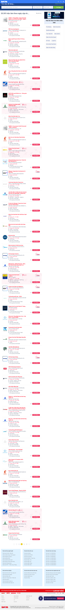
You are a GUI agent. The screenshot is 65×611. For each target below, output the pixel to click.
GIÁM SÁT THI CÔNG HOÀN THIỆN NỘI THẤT (14, 105)
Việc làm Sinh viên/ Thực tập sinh (9, 572)
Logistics (54, 40)
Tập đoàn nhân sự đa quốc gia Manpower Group (16, 441)
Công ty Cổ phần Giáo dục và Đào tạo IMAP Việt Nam (17, 410)
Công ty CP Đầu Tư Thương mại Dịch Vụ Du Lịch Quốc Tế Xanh (17, 117)
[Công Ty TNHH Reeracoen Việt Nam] (5, 318)
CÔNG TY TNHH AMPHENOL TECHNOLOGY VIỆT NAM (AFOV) (18, 30)
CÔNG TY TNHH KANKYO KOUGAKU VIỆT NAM (17, 297)
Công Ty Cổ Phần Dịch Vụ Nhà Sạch (15, 534)
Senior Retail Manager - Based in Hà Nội (17, 490)
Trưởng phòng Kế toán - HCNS (15, 296)
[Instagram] (60, 593)
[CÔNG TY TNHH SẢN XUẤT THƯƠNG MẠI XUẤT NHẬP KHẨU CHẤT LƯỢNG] (5, 40)
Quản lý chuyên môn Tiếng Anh (15, 376)
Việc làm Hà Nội (27, 553)
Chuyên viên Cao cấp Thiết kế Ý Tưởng (17, 306)
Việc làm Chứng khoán (7, 563)
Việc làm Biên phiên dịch (8, 559)
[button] (61, 1)
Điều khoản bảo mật (45, 607)
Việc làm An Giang (27, 556)
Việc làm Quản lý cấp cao (8, 581)
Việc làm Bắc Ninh (28, 564)
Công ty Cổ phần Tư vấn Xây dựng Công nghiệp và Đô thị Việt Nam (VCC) (16, 84)
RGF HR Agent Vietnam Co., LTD (15, 20)
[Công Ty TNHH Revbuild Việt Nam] (5, 95)
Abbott (10, 215)
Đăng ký (57, 3)
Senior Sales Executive (14, 439)
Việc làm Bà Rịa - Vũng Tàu (29, 558)
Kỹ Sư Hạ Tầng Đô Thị (13, 510)
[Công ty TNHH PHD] (5, 61)
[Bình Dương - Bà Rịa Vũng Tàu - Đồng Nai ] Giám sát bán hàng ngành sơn (17, 264)
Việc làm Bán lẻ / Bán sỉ (7, 556)
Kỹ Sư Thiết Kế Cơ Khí (13, 500)
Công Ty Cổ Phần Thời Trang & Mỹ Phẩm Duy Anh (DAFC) (17, 491)
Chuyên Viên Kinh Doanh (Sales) (14, 149)
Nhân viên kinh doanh (51, 37)
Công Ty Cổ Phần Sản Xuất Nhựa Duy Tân (16, 255)
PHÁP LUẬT (3, 601)
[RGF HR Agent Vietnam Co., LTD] (5, 19)
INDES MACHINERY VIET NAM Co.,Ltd (16, 501)
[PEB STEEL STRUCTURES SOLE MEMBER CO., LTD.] (5, 205)
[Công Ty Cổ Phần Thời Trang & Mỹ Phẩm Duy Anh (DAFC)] (5, 492)
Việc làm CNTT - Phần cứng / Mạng (10, 564)
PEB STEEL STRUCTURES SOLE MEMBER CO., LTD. (17, 206)
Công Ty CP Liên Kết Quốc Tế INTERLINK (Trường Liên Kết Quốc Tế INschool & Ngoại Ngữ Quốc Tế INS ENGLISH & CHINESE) (17, 51)
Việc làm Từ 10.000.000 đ (51, 558)
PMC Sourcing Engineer (14, 29)
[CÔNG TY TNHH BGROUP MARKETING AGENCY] (5, 237)
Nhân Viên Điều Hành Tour (14, 116)
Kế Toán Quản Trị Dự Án (14, 253)
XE (14, 599)
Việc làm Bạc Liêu (27, 559)
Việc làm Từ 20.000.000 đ (51, 561)
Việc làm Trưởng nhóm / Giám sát (9, 577)
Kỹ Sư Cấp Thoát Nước (13, 82)
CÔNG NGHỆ (16, 597)
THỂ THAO (40, 596)
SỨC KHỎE (40, 599)
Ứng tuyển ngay (36, 25)
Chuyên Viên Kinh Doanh (14, 533)
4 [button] (24, 544)
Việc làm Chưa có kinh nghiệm (52, 574)
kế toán (48, 40)
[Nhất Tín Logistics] (5, 276)
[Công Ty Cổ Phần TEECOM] (5, 329)
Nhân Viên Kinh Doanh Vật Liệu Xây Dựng (18, 480)
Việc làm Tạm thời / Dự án (29, 574)
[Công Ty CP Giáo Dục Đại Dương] (5, 194)
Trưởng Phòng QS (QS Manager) (15, 429)
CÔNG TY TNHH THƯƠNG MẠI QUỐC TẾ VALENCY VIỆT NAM (16, 462)
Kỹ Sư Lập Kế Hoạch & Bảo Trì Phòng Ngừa (16, 39)
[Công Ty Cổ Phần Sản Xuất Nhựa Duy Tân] (5, 255)
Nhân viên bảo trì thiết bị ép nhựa (16, 245)
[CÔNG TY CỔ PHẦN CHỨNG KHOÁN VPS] (5, 172)
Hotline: (59, 607)
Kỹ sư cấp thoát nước (51, 44)
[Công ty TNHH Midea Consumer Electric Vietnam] (5, 247)
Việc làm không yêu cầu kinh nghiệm (53, 572)
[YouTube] (63, 593)
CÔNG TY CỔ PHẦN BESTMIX (14, 481)
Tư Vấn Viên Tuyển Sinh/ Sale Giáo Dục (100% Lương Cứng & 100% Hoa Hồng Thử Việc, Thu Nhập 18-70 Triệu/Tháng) (18, 408)
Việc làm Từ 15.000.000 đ (51, 559)
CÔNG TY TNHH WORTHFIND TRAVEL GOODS (17, 183)
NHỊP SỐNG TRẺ (29, 596)
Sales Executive (56, 26)
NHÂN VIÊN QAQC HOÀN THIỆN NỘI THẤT (14, 522)
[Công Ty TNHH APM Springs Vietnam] (5, 368)
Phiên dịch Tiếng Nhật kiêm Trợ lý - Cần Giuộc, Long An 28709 (17, 317)
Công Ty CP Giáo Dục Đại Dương (15, 194)
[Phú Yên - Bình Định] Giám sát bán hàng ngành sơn (17, 419)
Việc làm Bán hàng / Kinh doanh (9, 554)
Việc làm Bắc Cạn (27, 561)
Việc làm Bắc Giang (28, 563)
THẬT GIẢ (52, 599)
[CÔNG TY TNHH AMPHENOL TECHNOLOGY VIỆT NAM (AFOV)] (5, 30)
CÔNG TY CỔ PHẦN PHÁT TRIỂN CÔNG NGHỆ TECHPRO (17, 227)
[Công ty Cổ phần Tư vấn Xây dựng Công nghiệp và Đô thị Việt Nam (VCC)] (5, 84)
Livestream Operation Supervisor (16, 182)
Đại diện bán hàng (50, 30)
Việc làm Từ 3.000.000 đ (51, 553)
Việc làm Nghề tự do (28, 576)
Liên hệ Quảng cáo (38, 607)
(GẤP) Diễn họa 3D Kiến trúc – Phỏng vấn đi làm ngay (18, 94)
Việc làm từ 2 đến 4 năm (50, 577)
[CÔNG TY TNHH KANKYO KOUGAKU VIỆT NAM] (5, 298)
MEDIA (2, 596)
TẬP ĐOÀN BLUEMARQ (13, 307)
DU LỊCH (15, 601)
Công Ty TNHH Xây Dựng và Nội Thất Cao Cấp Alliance (17, 107)
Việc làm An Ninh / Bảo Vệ (8, 553)
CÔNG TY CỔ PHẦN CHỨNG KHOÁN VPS (16, 173)
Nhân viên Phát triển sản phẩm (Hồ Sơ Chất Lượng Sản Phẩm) (17, 60)
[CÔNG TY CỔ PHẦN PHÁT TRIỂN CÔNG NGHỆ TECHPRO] (5, 226)
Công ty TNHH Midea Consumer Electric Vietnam (16, 246)
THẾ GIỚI (2, 599)
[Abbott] (5, 216)
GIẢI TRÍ (27, 599)
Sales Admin (57, 33)
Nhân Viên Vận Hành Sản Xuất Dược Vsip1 (18, 214)
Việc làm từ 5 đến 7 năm (50, 579)
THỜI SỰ (2, 597)
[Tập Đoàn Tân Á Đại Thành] (5, 265)
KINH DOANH (16, 596)
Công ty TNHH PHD (12, 62)
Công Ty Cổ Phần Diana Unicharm (15, 162)
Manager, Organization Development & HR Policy (17, 171)
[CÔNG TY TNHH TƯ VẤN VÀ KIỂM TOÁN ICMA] (5, 150)
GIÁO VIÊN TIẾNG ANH (13, 386)
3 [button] (21, 544)
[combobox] (16, 7)
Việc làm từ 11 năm (49, 582)
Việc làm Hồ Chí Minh (28, 554)
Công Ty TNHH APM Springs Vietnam (16, 368)
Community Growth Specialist (15, 327)
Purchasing (48, 26)
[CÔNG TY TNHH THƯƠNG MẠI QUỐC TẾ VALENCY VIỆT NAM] (5, 461)
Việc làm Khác (27, 577)
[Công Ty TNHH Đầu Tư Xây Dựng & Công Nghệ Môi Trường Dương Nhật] (5, 431)
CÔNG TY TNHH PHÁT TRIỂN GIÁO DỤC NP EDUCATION (17, 348)
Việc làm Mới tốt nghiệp (7, 574)
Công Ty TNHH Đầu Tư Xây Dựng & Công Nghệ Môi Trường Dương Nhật (17, 431)
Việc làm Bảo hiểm (6, 558)
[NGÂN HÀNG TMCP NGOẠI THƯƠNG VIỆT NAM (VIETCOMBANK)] (5, 339)
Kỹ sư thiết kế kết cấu (13, 470)
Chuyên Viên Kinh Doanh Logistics (14, 275)
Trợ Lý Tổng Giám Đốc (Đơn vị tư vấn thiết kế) (18, 71)
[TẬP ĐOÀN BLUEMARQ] (5, 308)
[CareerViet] (58, 590)
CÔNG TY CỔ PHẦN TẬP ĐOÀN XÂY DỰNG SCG (17, 73)
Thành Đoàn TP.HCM (60, 606)
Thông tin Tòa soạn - (52, 606)
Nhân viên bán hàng (50, 47)
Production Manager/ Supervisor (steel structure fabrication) (17, 204)
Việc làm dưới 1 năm (50, 576)
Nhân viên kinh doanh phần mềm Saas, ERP (17, 225)
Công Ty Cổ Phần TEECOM (14, 328)
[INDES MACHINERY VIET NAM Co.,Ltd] (5, 502)
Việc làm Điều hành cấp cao (8, 582)
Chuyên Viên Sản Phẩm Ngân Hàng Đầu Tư (17, 338)
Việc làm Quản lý (6, 579)
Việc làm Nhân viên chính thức (30, 572)
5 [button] (26, 544)
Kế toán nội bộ (12, 235)
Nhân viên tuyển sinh (13, 50)
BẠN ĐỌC (53, 597)
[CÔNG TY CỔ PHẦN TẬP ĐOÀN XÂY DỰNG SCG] (5, 72)
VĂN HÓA (28, 597)
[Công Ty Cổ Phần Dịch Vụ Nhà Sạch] (5, 534)
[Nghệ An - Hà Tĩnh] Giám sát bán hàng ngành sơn (17, 397)
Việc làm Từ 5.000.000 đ (51, 554)
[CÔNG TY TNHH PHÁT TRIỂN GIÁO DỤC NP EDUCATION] (5, 348)
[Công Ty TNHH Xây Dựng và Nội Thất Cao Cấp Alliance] (5, 106)
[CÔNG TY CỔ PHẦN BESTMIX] (5, 482)
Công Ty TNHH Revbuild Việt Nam (15, 96)
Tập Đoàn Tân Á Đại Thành (14, 266)
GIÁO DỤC (53, 596)
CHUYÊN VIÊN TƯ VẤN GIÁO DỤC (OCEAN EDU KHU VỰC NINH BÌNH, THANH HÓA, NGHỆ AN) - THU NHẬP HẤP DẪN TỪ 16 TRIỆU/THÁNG (17, 192)
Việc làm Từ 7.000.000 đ (50, 556)
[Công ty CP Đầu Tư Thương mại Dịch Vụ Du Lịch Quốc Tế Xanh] (5, 118)
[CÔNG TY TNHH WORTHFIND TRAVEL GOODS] (5, 184)
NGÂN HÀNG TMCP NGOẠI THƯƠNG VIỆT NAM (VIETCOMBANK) (17, 339)
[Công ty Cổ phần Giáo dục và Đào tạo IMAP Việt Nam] (5, 409)
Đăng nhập (61, 3)
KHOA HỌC (40, 597)
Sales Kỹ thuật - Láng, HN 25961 (16, 449)
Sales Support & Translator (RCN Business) (16, 460)
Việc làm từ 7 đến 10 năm (51, 581)
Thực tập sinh (49, 33)
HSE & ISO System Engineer (15, 366)
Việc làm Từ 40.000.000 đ (51, 564)
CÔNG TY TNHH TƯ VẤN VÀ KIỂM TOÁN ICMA (17, 150)
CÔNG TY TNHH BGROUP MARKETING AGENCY (17, 236)
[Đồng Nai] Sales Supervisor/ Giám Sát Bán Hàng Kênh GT (17, 160)
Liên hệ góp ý (52, 607)
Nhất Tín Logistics (12, 277)
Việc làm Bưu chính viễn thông (9, 561)
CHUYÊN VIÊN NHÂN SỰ (14, 347)
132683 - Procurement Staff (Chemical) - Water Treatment (17, 126)
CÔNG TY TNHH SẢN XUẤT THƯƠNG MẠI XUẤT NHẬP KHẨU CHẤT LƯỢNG (17, 41)
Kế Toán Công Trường (13, 356)
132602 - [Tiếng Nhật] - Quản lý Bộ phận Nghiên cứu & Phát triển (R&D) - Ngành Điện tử (17, 18)
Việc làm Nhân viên (6, 576)
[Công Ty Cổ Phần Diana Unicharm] (5, 161)
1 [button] (16, 544)
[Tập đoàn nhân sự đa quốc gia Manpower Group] (5, 441)
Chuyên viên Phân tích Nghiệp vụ (16, 286)
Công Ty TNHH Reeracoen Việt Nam (15, 318)
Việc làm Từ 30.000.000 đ (51, 563)
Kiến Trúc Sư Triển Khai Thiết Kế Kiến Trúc (17, 138)
